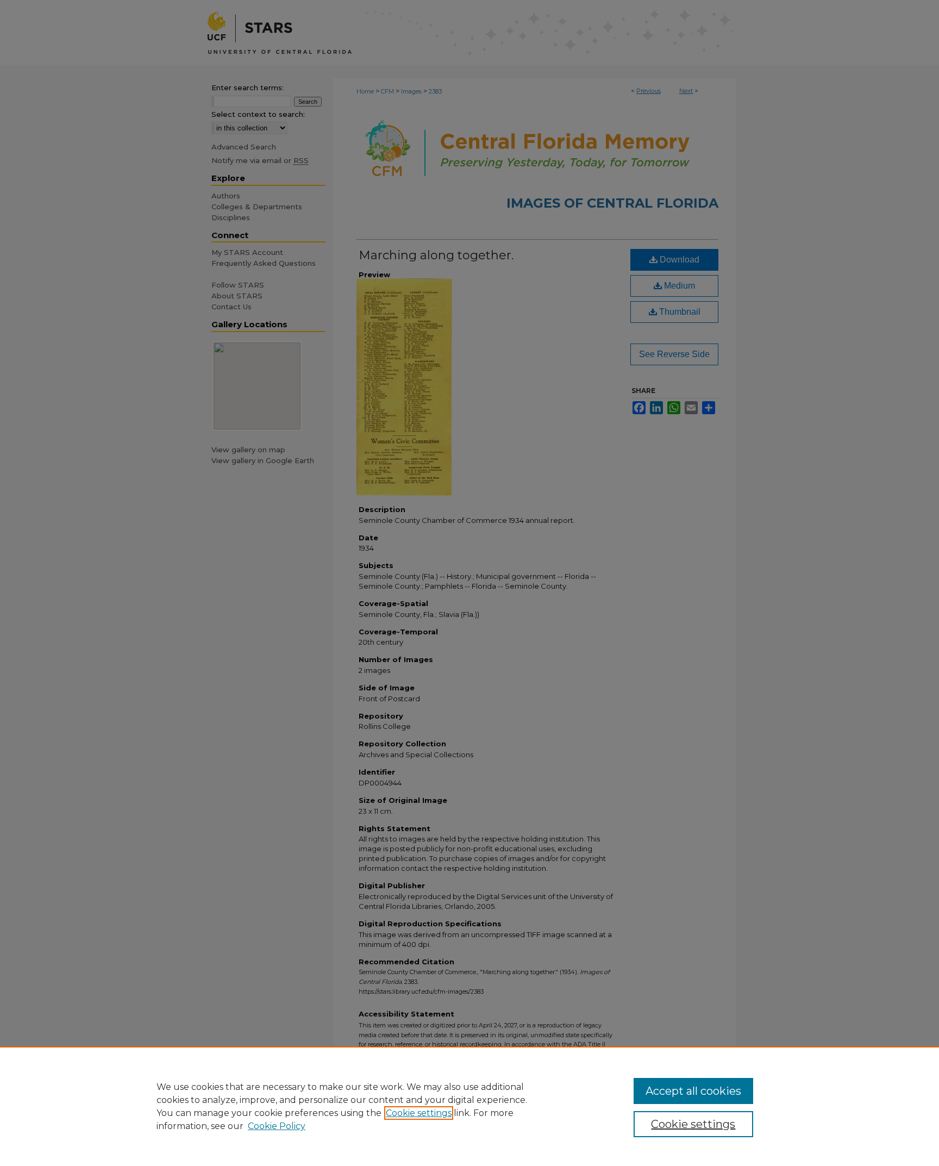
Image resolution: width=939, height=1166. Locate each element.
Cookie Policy (276, 1126)
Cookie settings (419, 1113)
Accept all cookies (693, 1091)
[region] (469, 1106)
